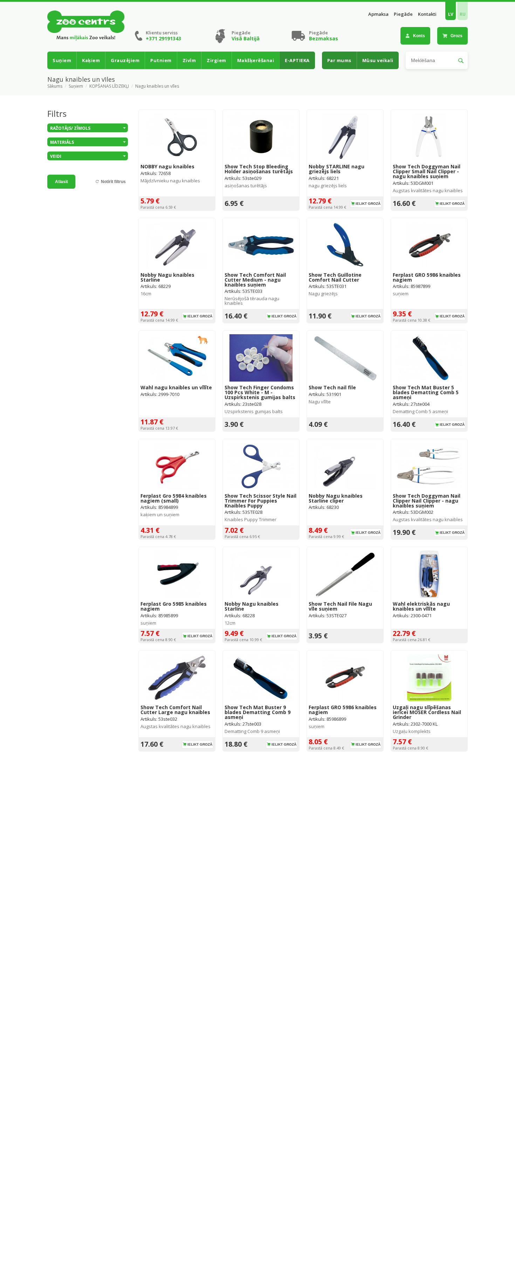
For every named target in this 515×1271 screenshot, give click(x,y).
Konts (419, 35)
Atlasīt (61, 181)
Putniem (161, 60)
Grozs (456, 35)
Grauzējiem (125, 60)
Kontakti (427, 14)
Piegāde (403, 14)
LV (450, 14)
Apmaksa (378, 14)
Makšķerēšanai (255, 60)
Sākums (54, 86)
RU (463, 14)
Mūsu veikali (377, 60)
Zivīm (189, 60)
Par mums (339, 60)
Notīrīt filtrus (113, 181)
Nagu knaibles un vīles (157, 86)
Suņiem (62, 60)
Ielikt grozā (368, 204)
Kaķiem (91, 60)
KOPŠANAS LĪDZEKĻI (109, 86)
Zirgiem (216, 60)
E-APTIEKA (297, 60)
